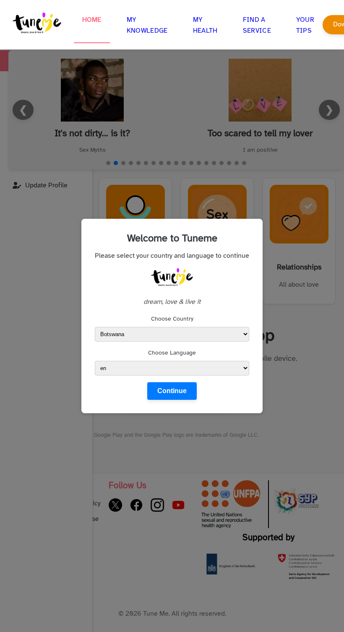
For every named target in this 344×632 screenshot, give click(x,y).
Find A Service (257, 25)
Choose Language (172, 352)
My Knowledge (147, 25)
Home (92, 20)
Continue (172, 390)
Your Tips (305, 25)
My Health (205, 25)
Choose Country (172, 318)
